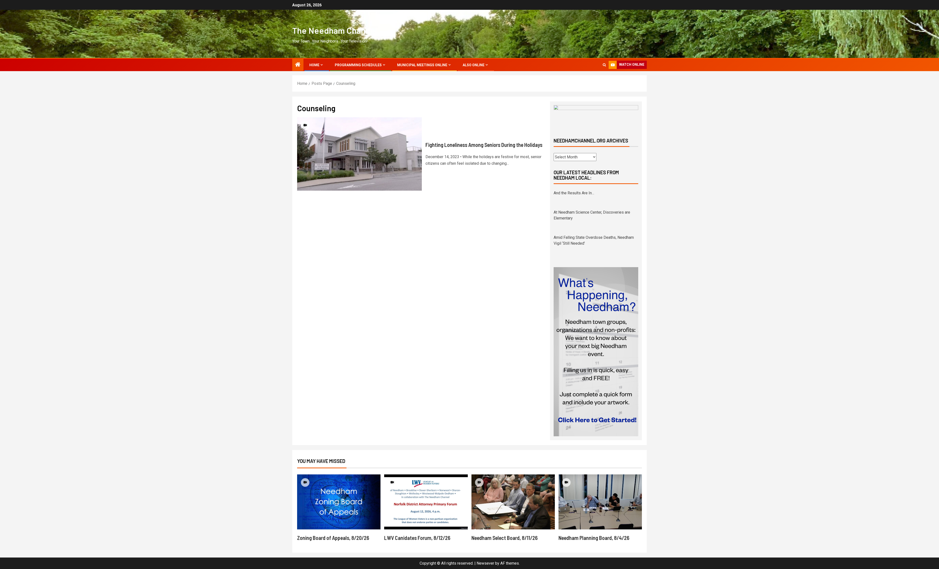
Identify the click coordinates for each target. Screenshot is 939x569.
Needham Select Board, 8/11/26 (504, 538)
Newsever (485, 563)
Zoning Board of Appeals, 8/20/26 (333, 538)
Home (314, 65)
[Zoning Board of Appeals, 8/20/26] (338, 501)
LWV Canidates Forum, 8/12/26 (417, 538)
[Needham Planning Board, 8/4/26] (600, 501)
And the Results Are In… (574, 193)
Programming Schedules (358, 65)
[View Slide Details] (596, 117)
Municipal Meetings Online (422, 65)
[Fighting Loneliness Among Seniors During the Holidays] (359, 154)
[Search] (604, 65)
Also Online (473, 65)
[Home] (298, 65)
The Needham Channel (334, 30)
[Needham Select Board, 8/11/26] (513, 501)
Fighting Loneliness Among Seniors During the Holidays (483, 145)
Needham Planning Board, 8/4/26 (594, 538)
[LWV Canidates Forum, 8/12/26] (426, 501)
